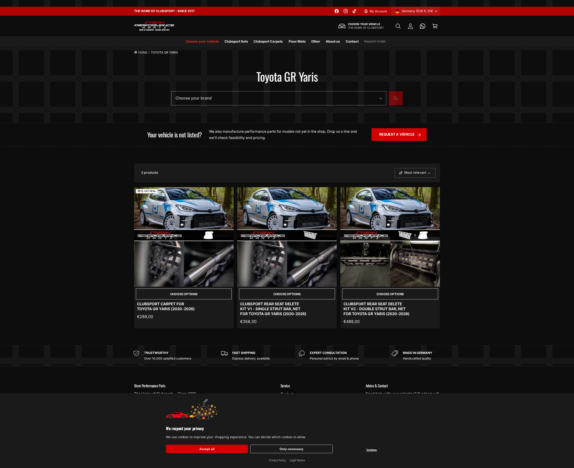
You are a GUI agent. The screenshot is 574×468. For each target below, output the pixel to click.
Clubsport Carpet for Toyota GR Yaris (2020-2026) (165, 306)
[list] (287, 355)
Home (142, 52)
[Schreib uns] (423, 26)
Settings (371, 450)
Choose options (184, 294)
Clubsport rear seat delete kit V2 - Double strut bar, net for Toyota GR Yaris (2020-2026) (377, 309)
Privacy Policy (277, 460)
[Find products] (396, 98)
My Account (378, 11)
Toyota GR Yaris (164, 52)
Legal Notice (297, 460)
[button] (398, 26)
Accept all (207, 449)
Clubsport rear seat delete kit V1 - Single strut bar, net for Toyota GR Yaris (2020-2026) (273, 309)
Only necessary (291, 449)
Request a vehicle (397, 134)
